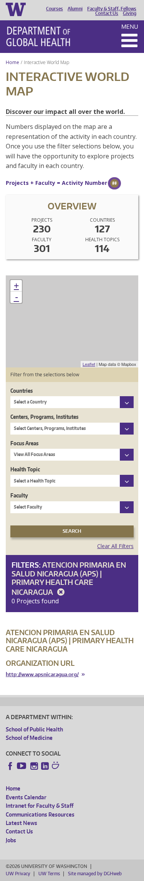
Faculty (19, 495)
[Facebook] (10, 766)
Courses (54, 9)
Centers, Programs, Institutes (44, 416)
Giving (129, 13)
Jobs (11, 840)
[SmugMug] (56, 766)
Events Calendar (26, 797)
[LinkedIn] (45, 766)
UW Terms (49, 873)
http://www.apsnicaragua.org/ (42, 674)
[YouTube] (22, 766)
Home (12, 62)
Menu (129, 26)
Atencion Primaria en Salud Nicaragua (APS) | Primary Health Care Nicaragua (69, 578)
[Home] (38, 36)
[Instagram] (34, 766)
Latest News (21, 823)
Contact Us (106, 13)
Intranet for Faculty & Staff (39, 805)
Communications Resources (40, 814)
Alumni (75, 9)
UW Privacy (18, 873)
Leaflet (89, 364)
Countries (21, 390)
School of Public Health (34, 729)
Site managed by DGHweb (95, 873)
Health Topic (25, 469)
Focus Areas (24, 443)
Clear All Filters (115, 546)
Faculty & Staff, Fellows (111, 9)
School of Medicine (29, 737)
